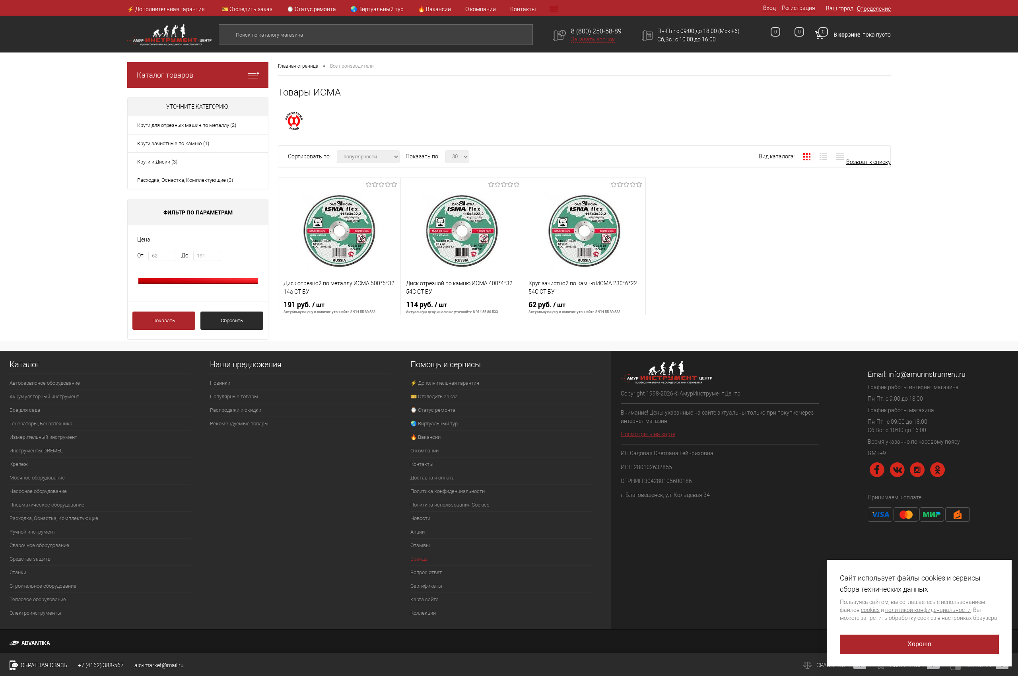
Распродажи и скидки (235, 410)
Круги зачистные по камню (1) (173, 143)
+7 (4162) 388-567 (101, 665)
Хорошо (919, 644)
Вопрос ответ (426, 572)
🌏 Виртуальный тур (377, 9)
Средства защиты (31, 559)
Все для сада (25, 410)
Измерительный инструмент (43, 437)
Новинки (220, 383)
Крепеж (19, 464)
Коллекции (423, 613)
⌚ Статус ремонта (311, 9)
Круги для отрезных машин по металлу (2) (186, 125)
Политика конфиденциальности (447, 491)
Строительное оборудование (43, 586)
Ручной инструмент (32, 532)
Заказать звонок (593, 39)
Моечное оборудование (37, 478)
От (140, 255)
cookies (870, 610)
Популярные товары (234, 396)
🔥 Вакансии (434, 9)
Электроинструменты (35, 613)
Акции (417, 532)
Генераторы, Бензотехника (41, 424)
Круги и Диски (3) (157, 162)
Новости (420, 518)
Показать (163, 320)
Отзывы (420, 545)
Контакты (523, 9)
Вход (769, 8)
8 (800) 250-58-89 (596, 31)
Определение (874, 9)
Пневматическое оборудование (47, 505)
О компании (480, 9)
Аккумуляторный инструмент (44, 396)
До (184, 255)
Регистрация (798, 8)
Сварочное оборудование (39, 545)
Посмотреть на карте (648, 434)
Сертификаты (426, 586)
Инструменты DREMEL (36, 451)
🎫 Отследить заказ (246, 9)
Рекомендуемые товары (239, 424)
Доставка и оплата (432, 478)
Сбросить (232, 320)
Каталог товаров (165, 75)
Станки (18, 572)
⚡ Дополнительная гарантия (166, 9)
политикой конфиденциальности (928, 610)
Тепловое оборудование (38, 599)
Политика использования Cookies (450, 505)
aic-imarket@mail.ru (159, 665)
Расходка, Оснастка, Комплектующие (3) (185, 180)
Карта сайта (424, 599)
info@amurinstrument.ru (927, 374)
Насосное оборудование (38, 491)
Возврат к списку (868, 162)
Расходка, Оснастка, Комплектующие (54, 518)
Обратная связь (43, 665)
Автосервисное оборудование (45, 383)
